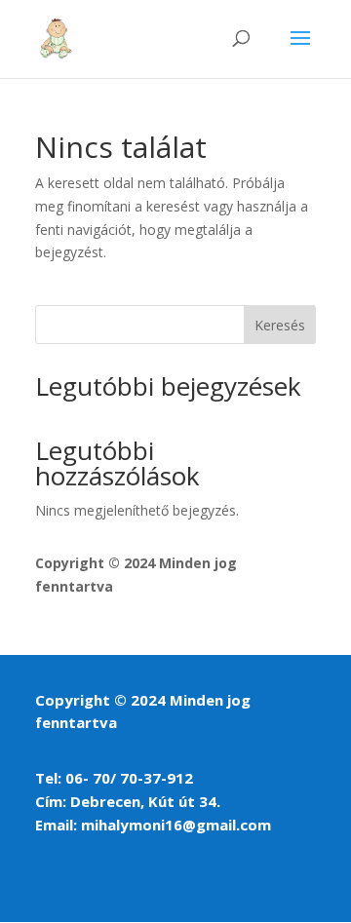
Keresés (279, 325)
